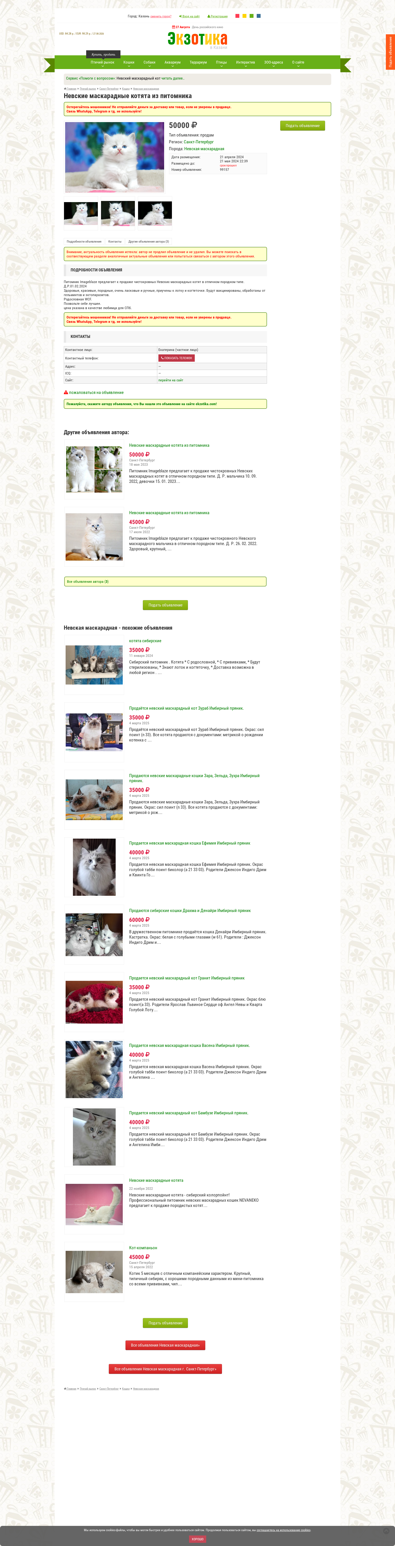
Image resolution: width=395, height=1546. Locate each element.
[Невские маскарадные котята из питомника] (114, 124)
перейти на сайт (170, 380)
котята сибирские (145, 640)
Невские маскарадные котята (156, 1180)
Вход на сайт (191, 16)
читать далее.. (172, 78)
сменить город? (160, 16)
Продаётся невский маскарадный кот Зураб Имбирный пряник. (186, 708)
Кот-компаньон (143, 1247)
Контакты (115, 241)
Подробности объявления (84, 241)
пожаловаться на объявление (96, 392)
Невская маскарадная (204, 148)
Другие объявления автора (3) (148, 241)
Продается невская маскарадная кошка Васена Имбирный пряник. (189, 1045)
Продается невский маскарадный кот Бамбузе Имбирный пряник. (188, 1112)
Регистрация (219, 16)
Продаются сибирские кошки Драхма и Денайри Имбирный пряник (190, 910)
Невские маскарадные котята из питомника (169, 445)
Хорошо (197, 1539)
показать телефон (178, 358)
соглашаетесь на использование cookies (283, 1530)
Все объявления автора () (88, 581)
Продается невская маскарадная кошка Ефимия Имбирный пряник (189, 843)
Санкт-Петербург (199, 141)
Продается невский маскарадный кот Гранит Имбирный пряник (187, 978)
